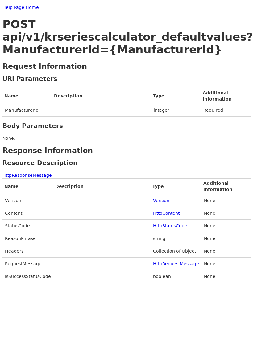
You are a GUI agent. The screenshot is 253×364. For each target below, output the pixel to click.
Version (161, 200)
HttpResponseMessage (27, 175)
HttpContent (166, 213)
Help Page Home (20, 7)
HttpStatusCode (170, 225)
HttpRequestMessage (176, 263)
